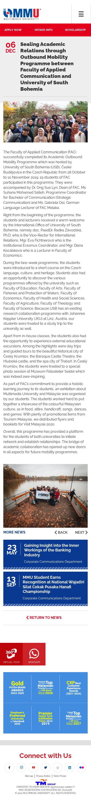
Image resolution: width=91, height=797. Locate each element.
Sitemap (29, 776)
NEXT (79, 532)
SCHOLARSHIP (75, 29)
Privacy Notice (43, 776)
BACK (63, 532)
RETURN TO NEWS (46, 618)
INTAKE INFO (44, 29)
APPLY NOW (13, 29)
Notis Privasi (60, 776)
